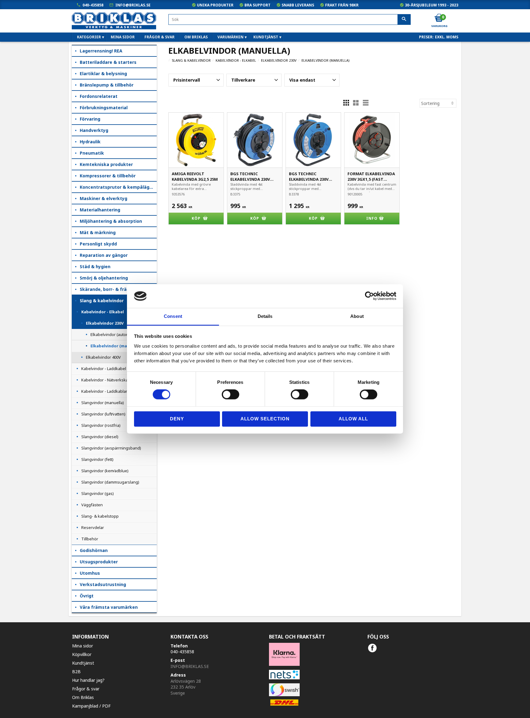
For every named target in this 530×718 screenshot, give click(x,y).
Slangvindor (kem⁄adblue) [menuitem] (105, 470)
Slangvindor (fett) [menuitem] (97, 459)
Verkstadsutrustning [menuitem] (103, 584)
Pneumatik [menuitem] (92, 153)
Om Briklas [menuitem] (196, 37)
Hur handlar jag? (88, 680)
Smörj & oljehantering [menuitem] (104, 278)
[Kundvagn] (439, 18)
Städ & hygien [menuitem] (95, 266)
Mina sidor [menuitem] (123, 37)
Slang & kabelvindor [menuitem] (102, 300)
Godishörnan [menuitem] (94, 550)
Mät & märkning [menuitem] (98, 232)
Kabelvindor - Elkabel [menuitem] (102, 312)
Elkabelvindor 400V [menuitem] (103, 357)
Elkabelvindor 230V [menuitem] (105, 323)
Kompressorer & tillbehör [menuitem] (108, 176)
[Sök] (404, 19)
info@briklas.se (133, 5)
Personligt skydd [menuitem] (98, 244)
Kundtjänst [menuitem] (265, 37)
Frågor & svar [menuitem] (159, 37)
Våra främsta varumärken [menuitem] (109, 607)
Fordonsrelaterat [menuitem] (98, 96)
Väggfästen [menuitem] (92, 505)
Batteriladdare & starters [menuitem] (108, 62)
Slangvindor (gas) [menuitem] (97, 493)
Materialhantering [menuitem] (100, 210)
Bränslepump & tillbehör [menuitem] (106, 85)
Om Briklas (83, 697)
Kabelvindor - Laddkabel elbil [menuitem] (108, 368)
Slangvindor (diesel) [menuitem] (99, 436)
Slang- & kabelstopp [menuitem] (100, 516)
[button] (196, 80)
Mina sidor (82, 646)
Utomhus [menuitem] (90, 573)
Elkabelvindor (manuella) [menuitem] (115, 346)
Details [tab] (265, 316)
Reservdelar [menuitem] (92, 527)
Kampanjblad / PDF (91, 706)
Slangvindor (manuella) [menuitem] (102, 402)
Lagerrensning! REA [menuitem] (101, 51)
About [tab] (357, 316)
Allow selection (265, 418)
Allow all (353, 418)
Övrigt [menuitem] (87, 596)
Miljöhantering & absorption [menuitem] (111, 221)
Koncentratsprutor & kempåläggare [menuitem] (118, 187)
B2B (76, 671)
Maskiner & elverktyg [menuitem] (103, 198)
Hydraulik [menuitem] (90, 142)
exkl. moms (446, 37)
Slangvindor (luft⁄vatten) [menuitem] (103, 414)
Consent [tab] (173, 316)
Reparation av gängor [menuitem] (104, 255)
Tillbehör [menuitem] (89, 539)
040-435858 (93, 5)
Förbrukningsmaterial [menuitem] (104, 107)
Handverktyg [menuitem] (94, 130)
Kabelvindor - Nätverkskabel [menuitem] (107, 380)
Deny (177, 418)
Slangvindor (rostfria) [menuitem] (101, 425)
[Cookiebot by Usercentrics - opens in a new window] (369, 296)
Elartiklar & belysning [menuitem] (103, 73)
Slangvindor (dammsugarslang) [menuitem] (110, 482)
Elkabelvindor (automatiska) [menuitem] (115, 334)
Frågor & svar (85, 689)
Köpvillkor (81, 654)
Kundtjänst (83, 663)
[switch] (230, 395)
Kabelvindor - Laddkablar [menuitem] (104, 391)
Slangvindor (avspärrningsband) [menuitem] (111, 448)
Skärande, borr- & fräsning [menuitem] (109, 289)
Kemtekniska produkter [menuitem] (106, 164)
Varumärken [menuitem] (230, 37)
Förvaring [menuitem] (90, 119)
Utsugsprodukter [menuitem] (99, 562)
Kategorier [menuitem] (89, 37)
